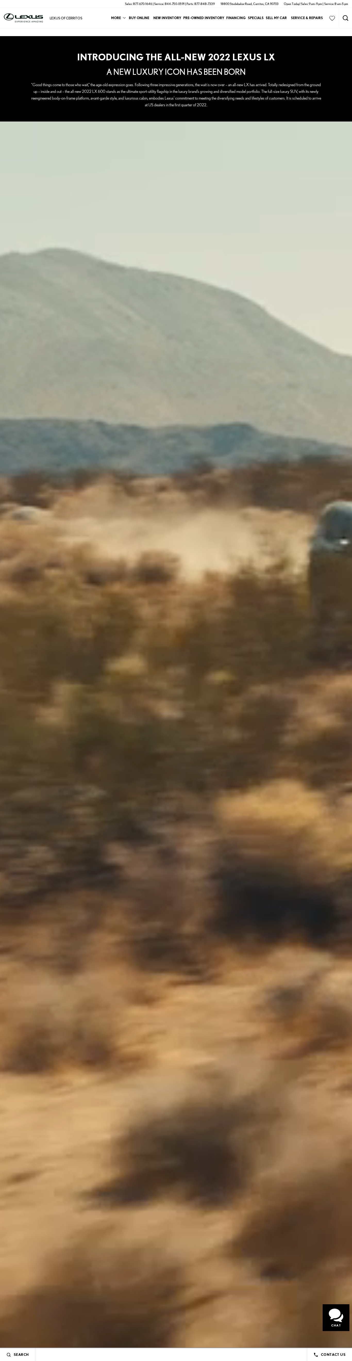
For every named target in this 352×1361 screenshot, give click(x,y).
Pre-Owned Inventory (203, 18)
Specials (256, 18)
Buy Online (139, 18)
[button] (345, 18)
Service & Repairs (307, 18)
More (116, 18)
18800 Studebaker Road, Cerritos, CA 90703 (250, 3)
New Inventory (167, 18)
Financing (236, 18)
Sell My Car (276, 18)
